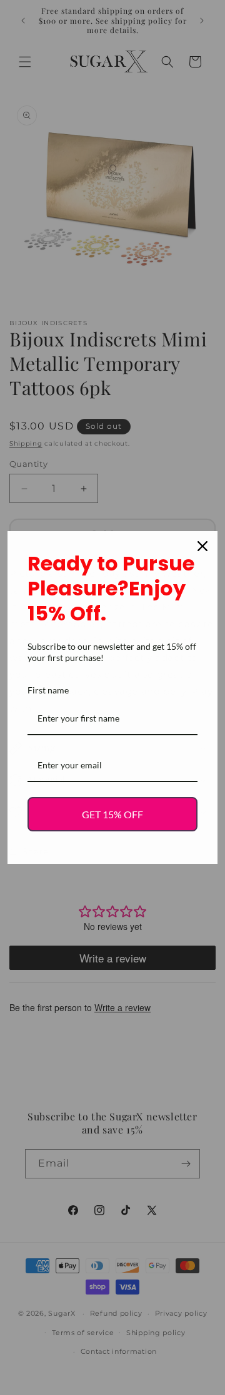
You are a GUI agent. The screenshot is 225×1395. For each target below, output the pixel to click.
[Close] (203, 546)
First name (48, 690)
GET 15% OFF (112, 814)
